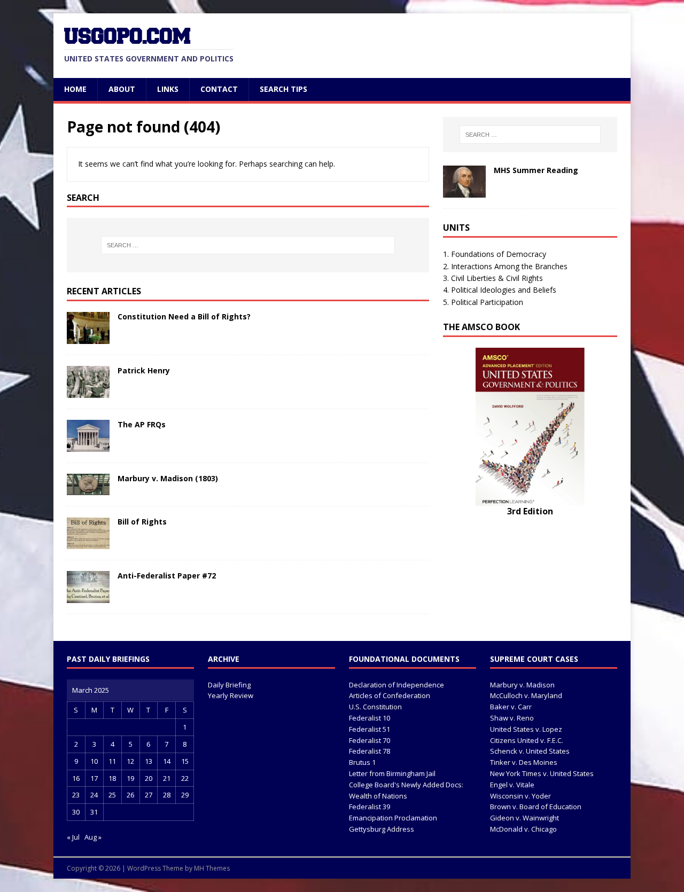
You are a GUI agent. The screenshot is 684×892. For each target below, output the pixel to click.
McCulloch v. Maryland (526, 695)
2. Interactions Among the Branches (505, 266)
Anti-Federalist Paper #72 (167, 575)
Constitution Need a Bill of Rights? (184, 316)
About (121, 89)
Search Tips (283, 89)
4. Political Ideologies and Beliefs (499, 290)
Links (167, 89)
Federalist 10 (369, 718)
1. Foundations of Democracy (494, 254)
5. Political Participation (483, 302)
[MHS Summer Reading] (464, 191)
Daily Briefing (229, 685)
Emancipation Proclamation (393, 818)
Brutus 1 (362, 762)
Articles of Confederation (389, 695)
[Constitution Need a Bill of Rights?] (88, 338)
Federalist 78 (369, 751)
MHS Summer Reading (536, 170)
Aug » (93, 837)
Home (75, 89)
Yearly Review (230, 695)
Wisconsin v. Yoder (520, 796)
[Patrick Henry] (88, 392)
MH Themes (212, 868)
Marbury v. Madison (522, 685)
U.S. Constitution (375, 706)
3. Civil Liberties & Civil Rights (493, 278)
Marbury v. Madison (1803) (168, 478)
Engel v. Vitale (512, 784)
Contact (219, 89)
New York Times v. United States (542, 773)
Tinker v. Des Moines (523, 762)
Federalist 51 (369, 729)
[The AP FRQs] (88, 446)
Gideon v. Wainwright (524, 818)
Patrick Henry (144, 370)
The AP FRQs (142, 424)
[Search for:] (248, 245)
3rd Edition (530, 511)
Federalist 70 (369, 740)
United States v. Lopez (526, 729)
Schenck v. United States (530, 751)
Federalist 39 (369, 806)
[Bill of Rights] (88, 543)
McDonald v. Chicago (523, 829)
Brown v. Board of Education (535, 806)
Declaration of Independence (396, 685)
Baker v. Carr (511, 706)
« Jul (73, 837)
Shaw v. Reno (512, 718)
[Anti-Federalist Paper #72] (88, 597)
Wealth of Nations (378, 796)
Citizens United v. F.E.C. (526, 740)
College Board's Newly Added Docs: (406, 784)
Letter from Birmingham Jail (392, 773)
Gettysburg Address (381, 829)
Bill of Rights (142, 522)
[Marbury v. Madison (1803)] (88, 489)
